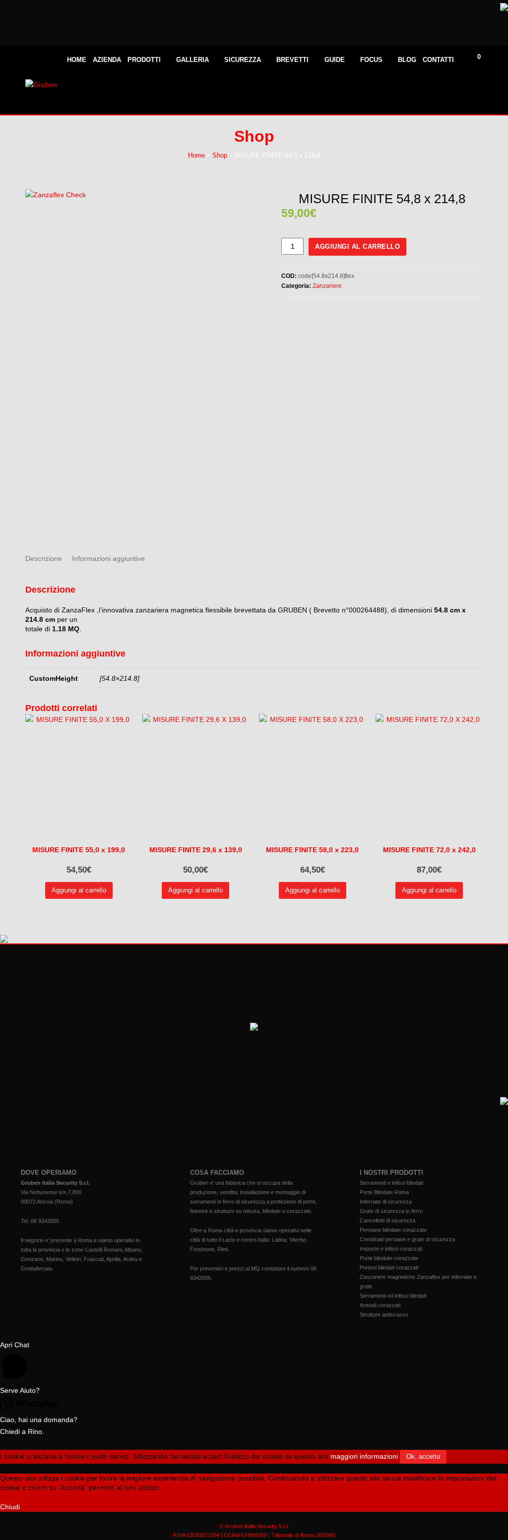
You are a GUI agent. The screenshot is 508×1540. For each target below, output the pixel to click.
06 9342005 (45, 1221)
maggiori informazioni (364, 1456)
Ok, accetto (423, 1456)
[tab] (43, 558)
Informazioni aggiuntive (108, 558)
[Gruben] (41, 85)
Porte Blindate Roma (384, 1192)
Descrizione (43, 558)
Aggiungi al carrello (357, 246)
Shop (219, 155)
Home (196, 155)
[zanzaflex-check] (144, 364)
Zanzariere (327, 285)
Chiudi (10, 1507)
